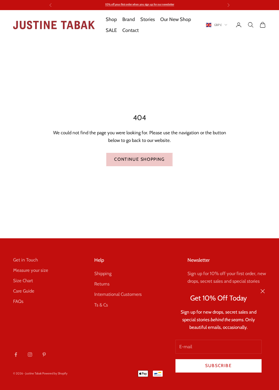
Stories (147, 19)
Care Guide (23, 291)
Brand (128, 19)
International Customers (118, 294)
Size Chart (23, 280)
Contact (130, 30)
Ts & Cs (101, 305)
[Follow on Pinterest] (44, 354)
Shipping (102, 273)
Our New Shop (175, 19)
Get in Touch (25, 260)
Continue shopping (139, 159)
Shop (111, 19)
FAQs (18, 301)
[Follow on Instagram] (30, 354)
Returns (102, 284)
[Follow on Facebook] (16, 354)
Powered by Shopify (55, 373)
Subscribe (218, 365)
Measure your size (30, 270)
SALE (111, 30)
